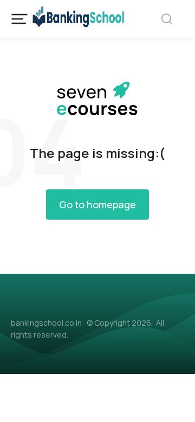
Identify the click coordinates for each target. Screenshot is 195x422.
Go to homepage (97, 204)
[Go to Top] (172, 399)
